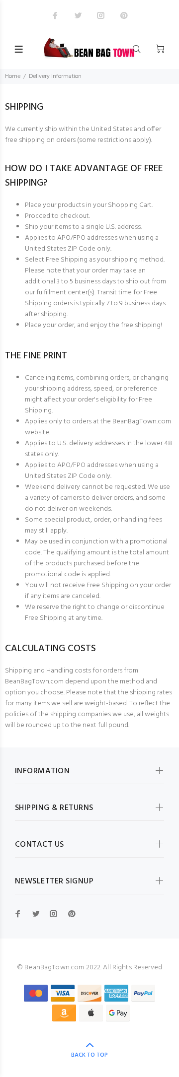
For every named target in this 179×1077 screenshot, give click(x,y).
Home (12, 76)
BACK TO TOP (89, 1055)
